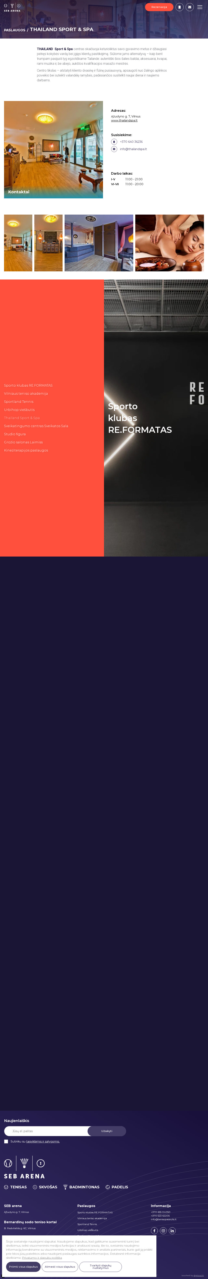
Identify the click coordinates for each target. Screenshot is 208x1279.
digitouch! (199, 1275)
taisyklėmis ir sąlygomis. (43, 1141)
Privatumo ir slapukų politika (42, 1258)
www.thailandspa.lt (124, 120)
